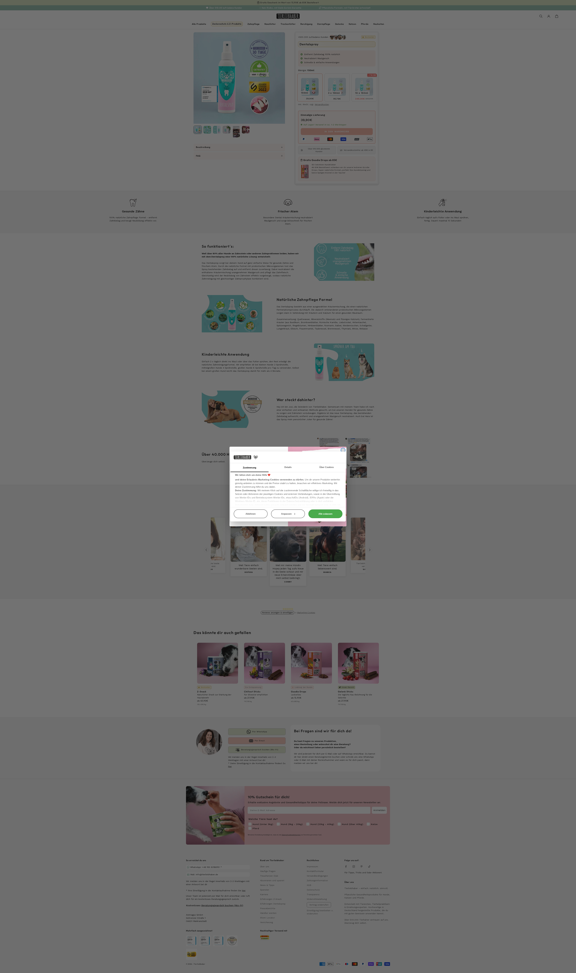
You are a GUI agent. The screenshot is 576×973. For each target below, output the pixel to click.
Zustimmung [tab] (249, 467)
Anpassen (286, 513)
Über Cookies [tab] (326, 467)
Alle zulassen (325, 513)
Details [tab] (288, 467)
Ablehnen (251, 513)
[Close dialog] (343, 450)
